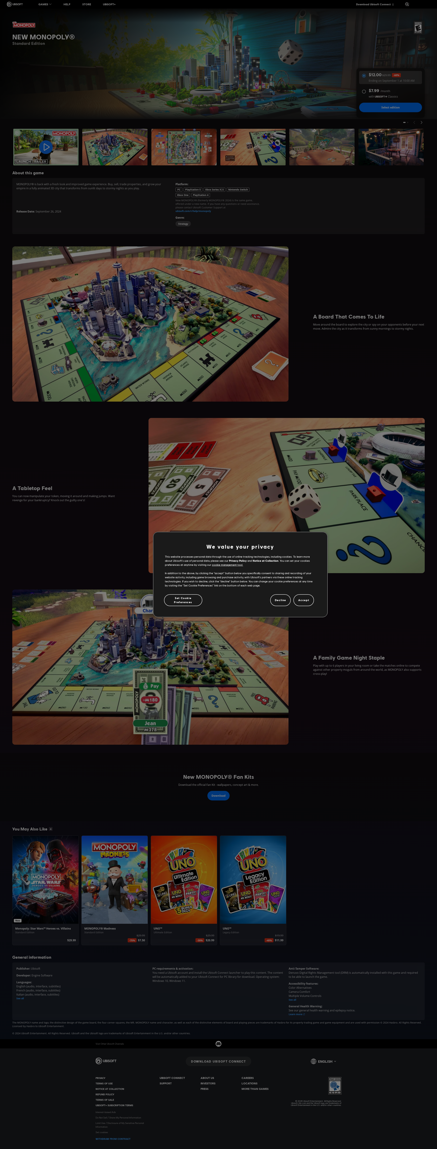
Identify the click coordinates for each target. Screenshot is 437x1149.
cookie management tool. (227, 564)
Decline (280, 600)
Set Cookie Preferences (183, 600)
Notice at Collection (265, 560)
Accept (303, 600)
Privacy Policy (238, 560)
